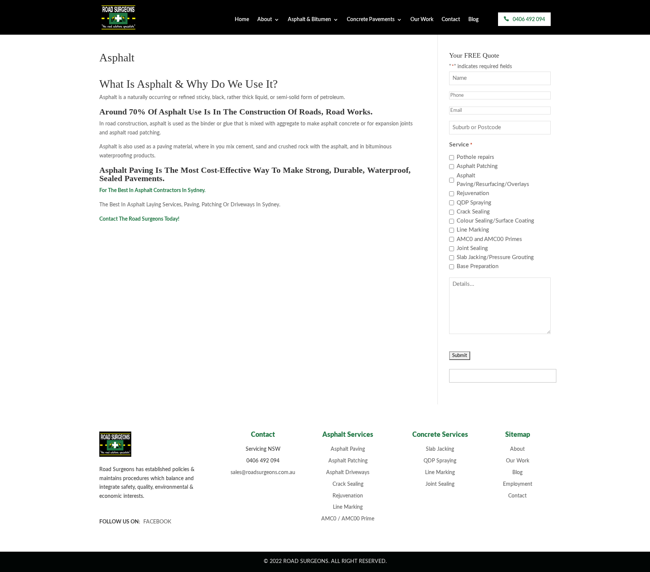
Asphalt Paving (348, 449)
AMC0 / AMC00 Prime (347, 519)
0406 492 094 (529, 19)
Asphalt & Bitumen (309, 19)
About (264, 19)
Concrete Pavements (371, 19)
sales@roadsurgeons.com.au (263, 472)
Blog (473, 19)
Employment (517, 484)
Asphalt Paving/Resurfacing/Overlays (493, 180)
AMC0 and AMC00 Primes (489, 239)
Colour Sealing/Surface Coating (495, 221)
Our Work (421, 19)
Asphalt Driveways (347, 472)
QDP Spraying (474, 203)
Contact (451, 19)
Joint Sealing (472, 248)
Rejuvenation (473, 193)
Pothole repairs (475, 157)
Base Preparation (477, 266)
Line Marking (473, 230)
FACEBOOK (157, 522)
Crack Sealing (473, 212)
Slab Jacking (440, 449)
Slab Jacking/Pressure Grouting (495, 257)
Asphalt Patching (477, 166)
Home (242, 19)
